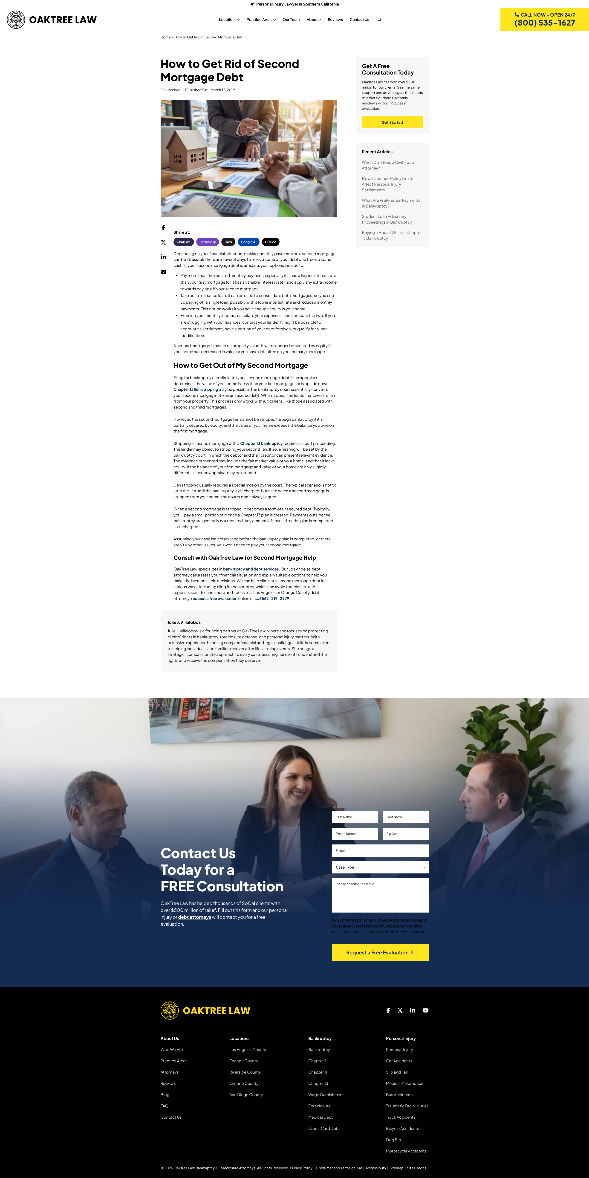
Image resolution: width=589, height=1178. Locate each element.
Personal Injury (399, 1049)
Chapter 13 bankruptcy (261, 443)
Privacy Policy (301, 1168)
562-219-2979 (275, 598)
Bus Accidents (399, 1094)
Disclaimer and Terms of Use (339, 1168)
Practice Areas (174, 1060)
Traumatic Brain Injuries (407, 1105)
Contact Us (359, 19)
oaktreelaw (170, 89)
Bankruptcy (319, 1049)
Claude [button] (270, 242)
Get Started (392, 122)
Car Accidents (399, 1060)
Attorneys (170, 1071)
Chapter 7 (317, 1060)
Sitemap (397, 1168)
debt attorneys (194, 917)
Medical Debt (320, 1117)
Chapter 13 (318, 1083)
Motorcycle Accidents (406, 1150)
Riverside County (245, 1071)
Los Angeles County (247, 1049)
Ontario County (243, 1083)
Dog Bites (395, 1139)
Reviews (335, 19)
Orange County (243, 1060)
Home (166, 37)
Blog (165, 1094)
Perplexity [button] (207, 242)
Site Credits (416, 1168)
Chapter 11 (317, 1071)
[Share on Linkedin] (163, 258)
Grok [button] (228, 242)
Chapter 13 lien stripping (195, 389)
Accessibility (376, 1168)
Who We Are (172, 1049)
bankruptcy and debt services (251, 568)
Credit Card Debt (324, 1128)
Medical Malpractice (404, 1083)
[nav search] (379, 19)
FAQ (164, 1105)
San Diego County (246, 1094)
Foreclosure (319, 1105)
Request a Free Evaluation (377, 952)
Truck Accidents (401, 1117)
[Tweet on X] (163, 243)
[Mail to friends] (163, 272)
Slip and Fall (397, 1071)
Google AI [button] (248, 242)
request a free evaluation (214, 598)
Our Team (291, 19)
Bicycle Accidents (402, 1128)
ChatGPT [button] (184, 242)
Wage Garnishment (326, 1094)
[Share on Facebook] (163, 228)
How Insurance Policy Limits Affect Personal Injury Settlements (387, 184)
